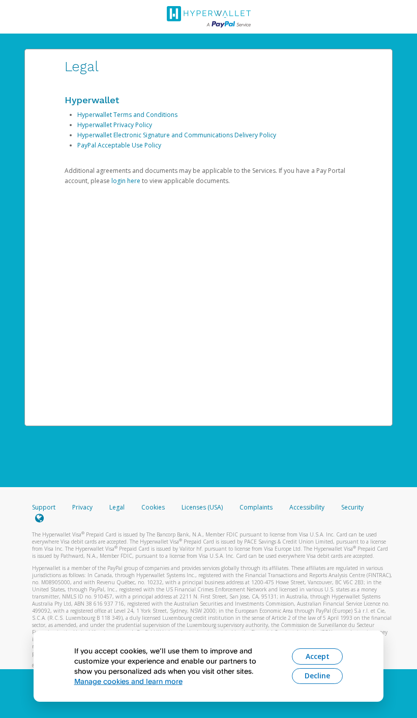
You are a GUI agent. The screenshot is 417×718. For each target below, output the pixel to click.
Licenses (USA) (203, 507)
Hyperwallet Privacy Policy (114, 125)
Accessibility (306, 507)
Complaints (257, 507)
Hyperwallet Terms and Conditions (127, 114)
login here (125, 180)
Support (43, 507)
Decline (317, 675)
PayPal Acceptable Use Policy (119, 145)
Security (352, 507)
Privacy (82, 507)
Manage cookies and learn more (128, 681)
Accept (318, 656)
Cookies (153, 507)
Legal (117, 507)
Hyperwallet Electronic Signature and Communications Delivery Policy (176, 135)
